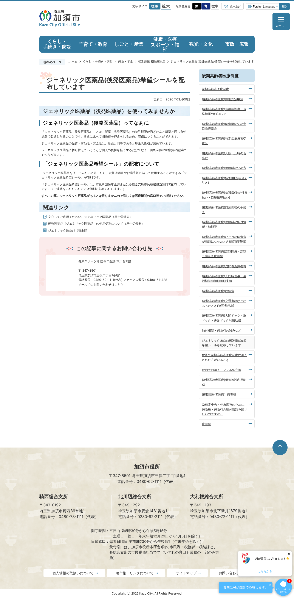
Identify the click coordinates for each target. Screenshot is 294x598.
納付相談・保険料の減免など (221, 330)
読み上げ (235, 6)
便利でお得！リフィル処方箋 (221, 370)
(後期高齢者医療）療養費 (219, 394)
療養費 (206, 424)
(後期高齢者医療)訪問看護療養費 (224, 266)
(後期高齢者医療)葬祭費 (218, 291)
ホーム (72, 61)
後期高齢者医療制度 (151, 61)
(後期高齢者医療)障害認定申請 (222, 99)
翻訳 (284, 6)
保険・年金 (125, 61)
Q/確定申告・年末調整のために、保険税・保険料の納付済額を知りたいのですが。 (224, 409)
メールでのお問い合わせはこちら (101, 284)
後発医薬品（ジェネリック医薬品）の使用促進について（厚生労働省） (96, 223)
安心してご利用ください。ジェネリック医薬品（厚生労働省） (90, 217)
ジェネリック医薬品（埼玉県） (69, 230)
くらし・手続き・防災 (98, 61)
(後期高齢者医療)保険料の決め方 (224, 168)
